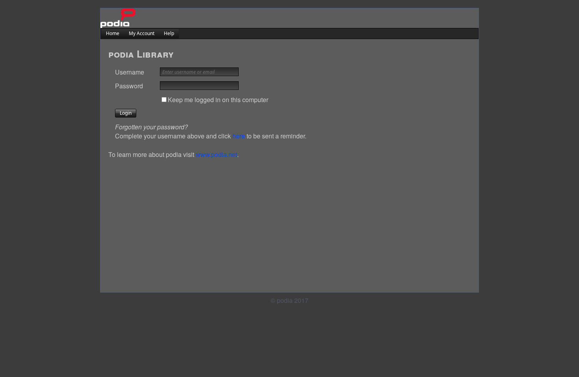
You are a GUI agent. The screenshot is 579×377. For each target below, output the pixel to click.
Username (129, 72)
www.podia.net (216, 154)
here (238, 135)
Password (129, 85)
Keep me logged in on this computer (218, 99)
